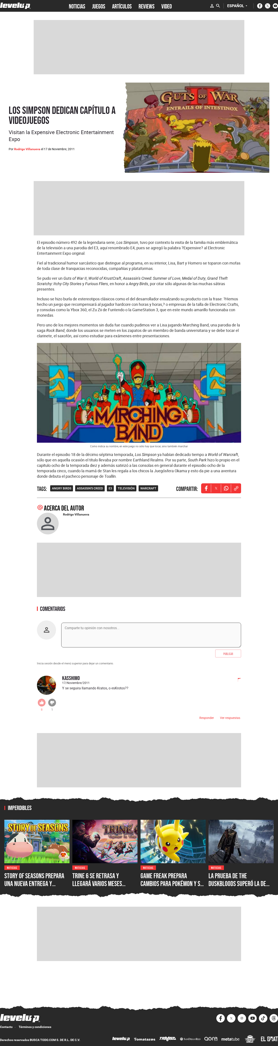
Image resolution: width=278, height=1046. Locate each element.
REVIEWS (146, 5)
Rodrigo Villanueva (27, 149)
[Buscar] (218, 6)
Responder (206, 718)
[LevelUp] (121, 1039)
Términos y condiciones (35, 1027)
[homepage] (15, 6)
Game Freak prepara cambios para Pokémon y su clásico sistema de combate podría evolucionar (172, 887)
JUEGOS (98, 5)
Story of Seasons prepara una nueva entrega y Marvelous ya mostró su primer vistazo (34, 887)
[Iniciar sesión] (212, 6)
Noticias (12, 867)
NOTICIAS (77, 5)
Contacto (6, 1027)
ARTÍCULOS (122, 5)
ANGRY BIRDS (61, 488)
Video (166, 5)
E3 (110, 488)
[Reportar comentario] (237, 680)
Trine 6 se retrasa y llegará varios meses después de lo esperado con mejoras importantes (104, 887)
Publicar (228, 653)
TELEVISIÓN (126, 488)
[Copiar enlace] (236, 488)
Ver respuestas (230, 718)
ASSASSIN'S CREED (90, 488)
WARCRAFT (148, 488)
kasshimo (71, 678)
